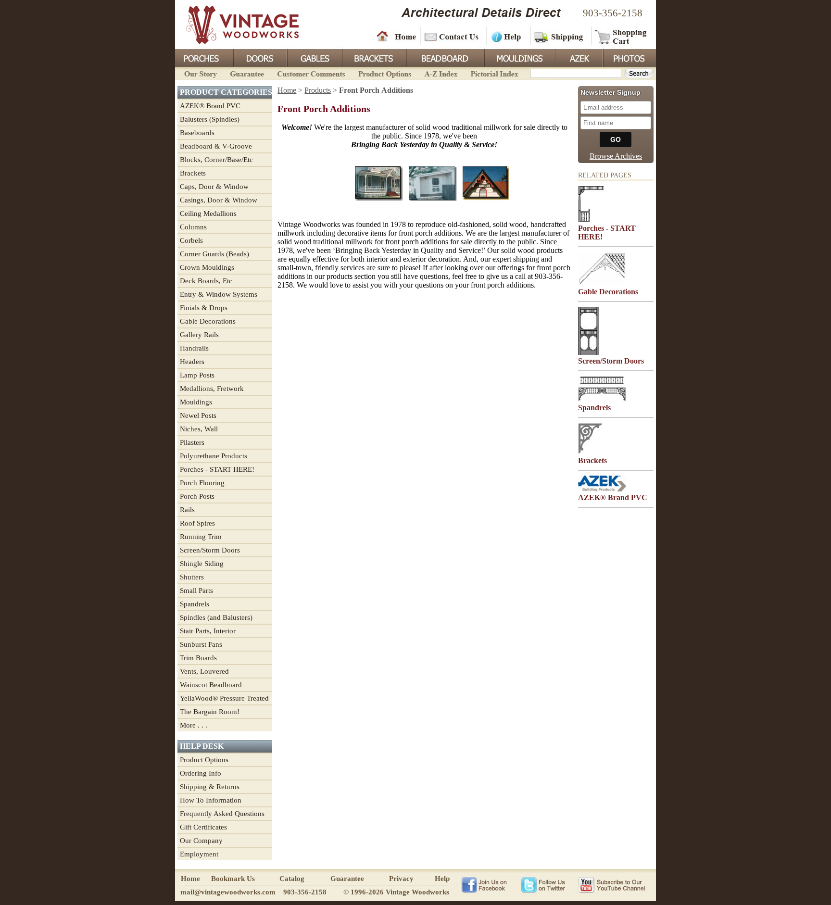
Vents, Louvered (204, 671)
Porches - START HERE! (217, 469)
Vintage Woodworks (235, 24)
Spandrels (194, 604)
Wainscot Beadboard (211, 685)
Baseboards (197, 133)
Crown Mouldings (207, 267)
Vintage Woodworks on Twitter (544, 884)
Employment (199, 854)
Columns (193, 227)
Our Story (199, 72)
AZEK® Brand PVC (210, 106)
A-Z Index (441, 72)
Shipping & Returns (209, 787)
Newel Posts (198, 415)
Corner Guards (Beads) (214, 254)
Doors (260, 57)
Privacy (401, 878)
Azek (578, 57)
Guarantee (247, 72)
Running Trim (201, 536)
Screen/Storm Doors (210, 550)
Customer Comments (311, 72)
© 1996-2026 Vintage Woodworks (396, 892)
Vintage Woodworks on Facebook (484, 884)
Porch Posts (197, 496)
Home (396, 36)
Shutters (192, 577)
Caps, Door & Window (214, 186)
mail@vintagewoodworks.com (228, 892)
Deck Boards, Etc (206, 281)
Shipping (560, 36)
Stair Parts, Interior (208, 631)
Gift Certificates (203, 827)
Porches (204, 57)
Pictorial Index (494, 72)
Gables (314, 57)
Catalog (291, 878)
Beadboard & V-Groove (216, 146)
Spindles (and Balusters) (216, 617)
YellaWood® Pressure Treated (224, 698)
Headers (192, 361)
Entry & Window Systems (218, 294)
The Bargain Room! (209, 712)
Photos (629, 57)
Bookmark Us (233, 878)
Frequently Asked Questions (222, 813)
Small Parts (196, 590)
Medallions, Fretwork (212, 388)
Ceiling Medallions (208, 213)
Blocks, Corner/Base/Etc (216, 159)
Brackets (373, 57)
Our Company (201, 840)
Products (317, 90)
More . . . (193, 725)
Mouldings (518, 57)
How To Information (210, 800)
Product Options (384, 72)
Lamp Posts (197, 375)
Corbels (191, 240)
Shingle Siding (202, 563)
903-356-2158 (612, 13)
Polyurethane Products (213, 456)
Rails (187, 510)
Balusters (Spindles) (209, 119)
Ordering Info (200, 773)
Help (507, 36)
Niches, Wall (199, 429)
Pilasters (192, 442)
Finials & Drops (203, 308)
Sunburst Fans (201, 644)
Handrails (194, 348)
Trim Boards (198, 658)
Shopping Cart (621, 36)
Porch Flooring (202, 483)
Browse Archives (616, 156)
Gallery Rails (199, 335)
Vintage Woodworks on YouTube (611, 884)
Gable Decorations (208, 321)
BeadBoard (444, 57)
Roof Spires (197, 523)
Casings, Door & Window (218, 200)
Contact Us (452, 36)
